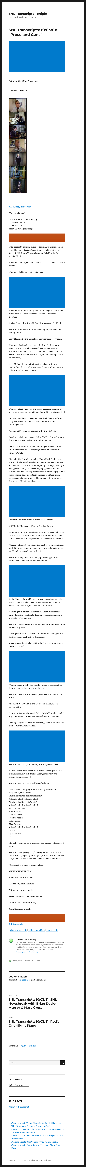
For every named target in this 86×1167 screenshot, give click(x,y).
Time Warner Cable (18, 930)
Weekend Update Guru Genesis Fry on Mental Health (34, 1142)
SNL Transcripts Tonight (28, 14)
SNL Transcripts (16, 924)
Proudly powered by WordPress (39, 1160)
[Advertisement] (37, 57)
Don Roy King (17, 961)
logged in (24, 980)
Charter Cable (52, 930)
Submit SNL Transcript (19, 1107)
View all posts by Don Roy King (27, 952)
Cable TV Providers (36, 930)
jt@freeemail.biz (28, 1046)
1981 (38, 961)
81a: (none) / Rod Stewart (20, 207)
